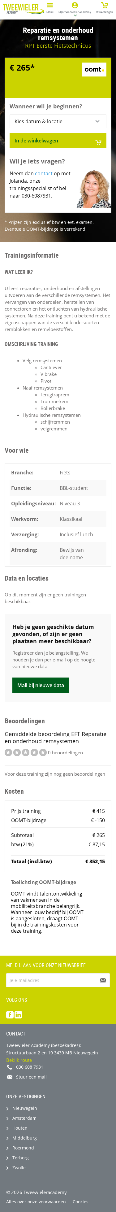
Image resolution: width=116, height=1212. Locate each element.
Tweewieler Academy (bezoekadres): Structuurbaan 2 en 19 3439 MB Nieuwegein (52, 1049)
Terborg (20, 1158)
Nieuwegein (24, 1108)
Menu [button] (50, 12)
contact (44, 173)
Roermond (23, 1148)
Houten (20, 1128)
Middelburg (24, 1138)
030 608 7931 (29, 1067)
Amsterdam (24, 1118)
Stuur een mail (31, 1077)
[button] (75, 9)
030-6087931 (36, 195)
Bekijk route (19, 1060)
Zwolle (19, 1168)
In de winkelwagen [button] (36, 140)
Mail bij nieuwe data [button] (40, 685)
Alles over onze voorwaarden (36, 1202)
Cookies (80, 1202)
